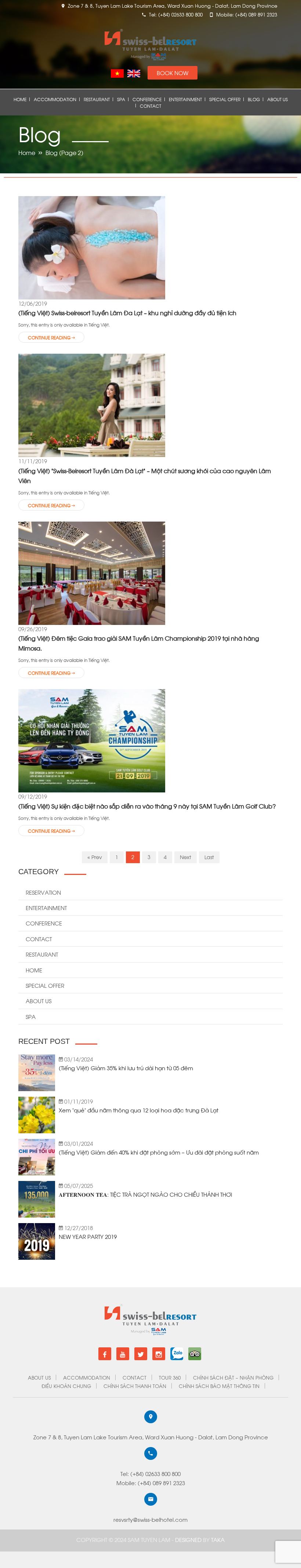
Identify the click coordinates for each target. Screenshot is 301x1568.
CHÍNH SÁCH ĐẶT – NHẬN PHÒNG (233, 1377)
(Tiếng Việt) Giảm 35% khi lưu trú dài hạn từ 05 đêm (126, 1068)
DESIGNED (189, 1539)
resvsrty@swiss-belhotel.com (150, 1519)
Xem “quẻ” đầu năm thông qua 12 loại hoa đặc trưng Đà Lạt (138, 1110)
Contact (150, 106)
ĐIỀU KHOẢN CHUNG (66, 1385)
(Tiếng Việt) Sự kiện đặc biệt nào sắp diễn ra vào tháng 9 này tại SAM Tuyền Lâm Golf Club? (147, 806)
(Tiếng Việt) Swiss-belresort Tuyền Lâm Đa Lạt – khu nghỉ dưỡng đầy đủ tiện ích (127, 312)
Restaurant (97, 99)
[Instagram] (158, 1353)
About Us (277, 99)
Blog (254, 99)
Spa (121, 99)
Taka (218, 1539)
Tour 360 (170, 1377)
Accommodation (55, 99)
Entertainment (185, 99)
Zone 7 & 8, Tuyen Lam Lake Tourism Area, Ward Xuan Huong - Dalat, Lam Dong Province (150, 1437)
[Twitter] (140, 1353)
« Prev (94, 857)
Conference (147, 99)
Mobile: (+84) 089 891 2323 (150, 1483)
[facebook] (104, 1353)
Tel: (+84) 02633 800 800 (150, 1473)
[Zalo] (176, 1350)
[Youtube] (122, 1353)
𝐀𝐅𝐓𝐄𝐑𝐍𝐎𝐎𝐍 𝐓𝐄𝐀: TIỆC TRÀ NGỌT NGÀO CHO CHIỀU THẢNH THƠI (145, 1194)
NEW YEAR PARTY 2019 (88, 1236)
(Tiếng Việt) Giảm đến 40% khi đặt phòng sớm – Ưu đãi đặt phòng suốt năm (159, 1152)
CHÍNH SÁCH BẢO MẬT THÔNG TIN (219, 1385)
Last (209, 857)
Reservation (43, 892)
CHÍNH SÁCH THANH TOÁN (135, 1385)
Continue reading (50, 337)
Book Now (172, 73)
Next (185, 857)
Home (20, 99)
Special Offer (224, 99)
